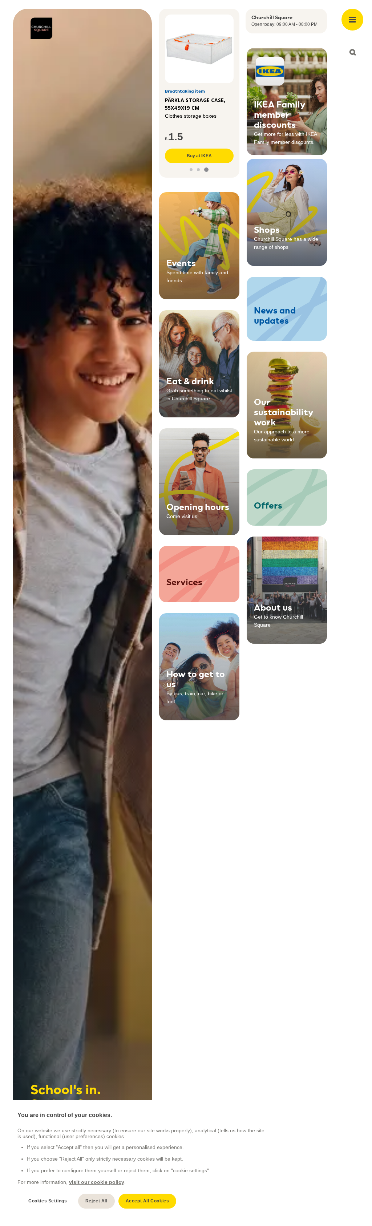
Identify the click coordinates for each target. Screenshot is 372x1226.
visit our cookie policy (96, 1182)
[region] (142, 1160)
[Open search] (352, 52)
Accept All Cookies (147, 1200)
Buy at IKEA (199, 155)
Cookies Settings (47, 1200)
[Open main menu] (352, 20)
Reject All (96, 1200)
